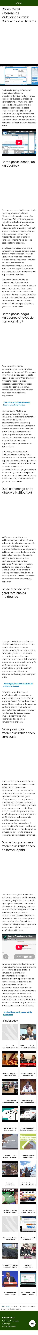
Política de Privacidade (10, 1321)
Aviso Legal (6, 1324)
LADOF (19, 2)
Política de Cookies (9, 1327)
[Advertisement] (19, 43)
